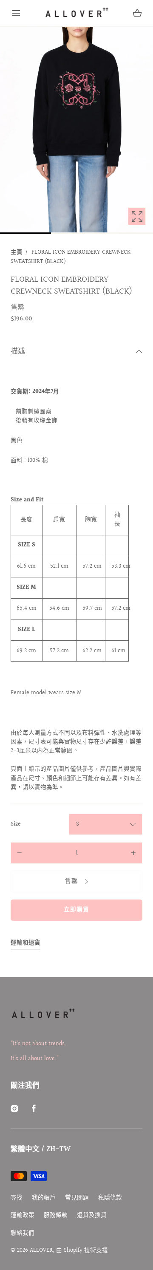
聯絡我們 (22, 1233)
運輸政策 (22, 1215)
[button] (16, 13)
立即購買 (76, 909)
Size (16, 824)
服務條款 (56, 1215)
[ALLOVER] (76, 13)
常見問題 (77, 1198)
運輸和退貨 (25, 943)
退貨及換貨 (92, 1215)
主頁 (17, 252)
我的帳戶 (44, 1198)
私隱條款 (110, 1198)
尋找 (17, 1198)
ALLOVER (41, 1250)
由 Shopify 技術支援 (82, 1250)
